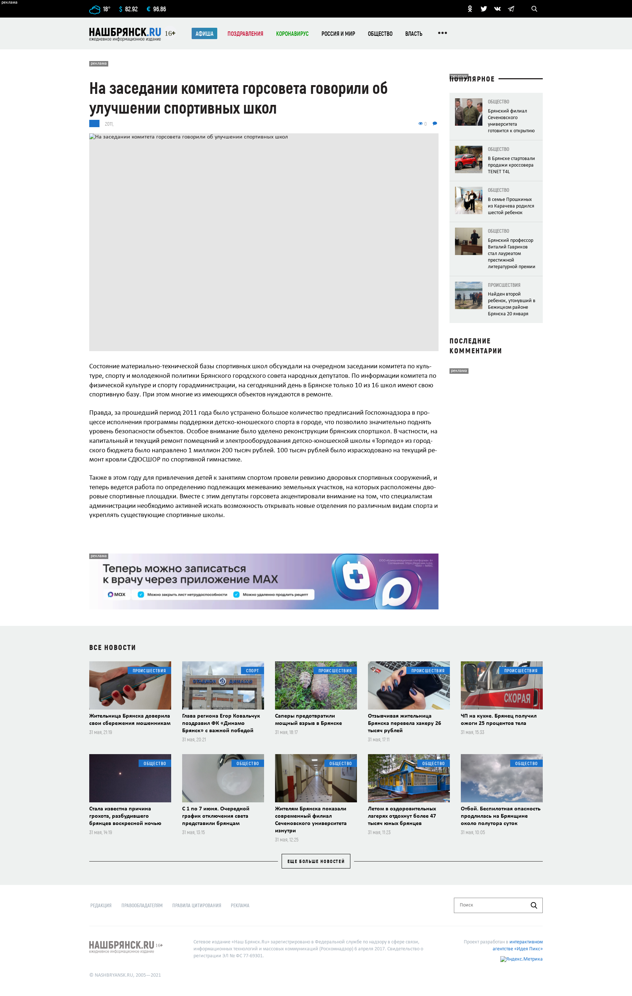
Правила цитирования (196, 905)
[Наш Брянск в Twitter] (484, 8)
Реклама (240, 905)
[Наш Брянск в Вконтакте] (497, 8)
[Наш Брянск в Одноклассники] (470, 8)
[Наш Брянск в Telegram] (511, 8)
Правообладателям (142, 905)
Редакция (101, 905)
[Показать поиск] (534, 9)
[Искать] (534, 905)
